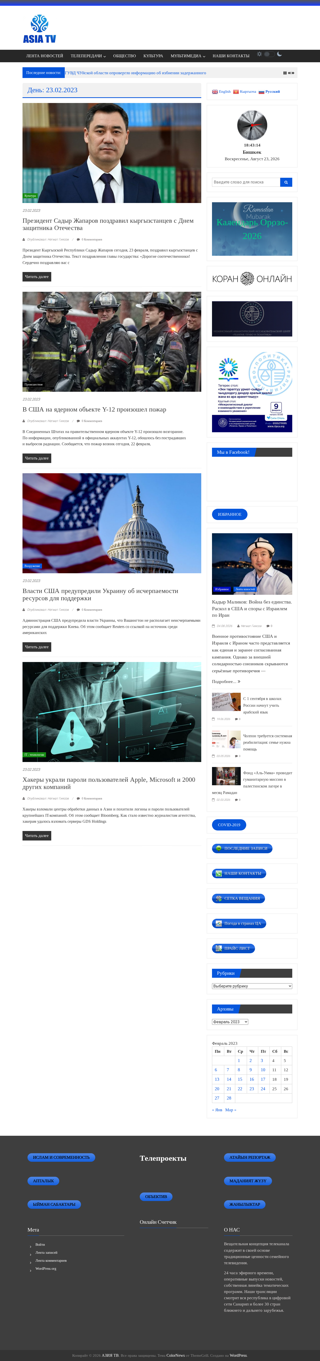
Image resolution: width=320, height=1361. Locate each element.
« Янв (217, 1110)
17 (263, 1079)
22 (240, 1088)
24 (263, 1088)
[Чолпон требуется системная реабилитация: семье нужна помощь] (226, 738)
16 (252, 1079)
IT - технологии (34, 754)
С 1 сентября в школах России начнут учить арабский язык (262, 705)
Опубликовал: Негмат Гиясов (48, 239)
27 (217, 1098)
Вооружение (32, 566)
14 (229, 1079)
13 (217, 1079)
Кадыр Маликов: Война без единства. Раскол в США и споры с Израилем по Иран (252, 608)
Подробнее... (225, 681)
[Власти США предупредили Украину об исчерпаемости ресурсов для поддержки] (111, 522)
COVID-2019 (229, 824)
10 (263, 1069)
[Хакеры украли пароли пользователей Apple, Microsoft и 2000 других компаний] (111, 711)
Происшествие (33, 384)
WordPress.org (46, 1268)
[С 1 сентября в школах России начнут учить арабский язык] (226, 701)
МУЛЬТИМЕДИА (186, 56)
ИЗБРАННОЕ (230, 514)
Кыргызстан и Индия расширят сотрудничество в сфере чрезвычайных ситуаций (138, 72)
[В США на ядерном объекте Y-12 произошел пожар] (111, 341)
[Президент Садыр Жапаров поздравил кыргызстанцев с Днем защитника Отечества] (111, 152)
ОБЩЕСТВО (124, 56)
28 (229, 1098)
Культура (30, 196)
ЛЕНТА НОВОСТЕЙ (44, 56)
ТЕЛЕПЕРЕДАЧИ (86, 56)
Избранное (222, 589)
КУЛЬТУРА (153, 56)
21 (229, 1088)
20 (217, 1088)
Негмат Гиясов (251, 626)
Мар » (230, 1110)
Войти (40, 1244)
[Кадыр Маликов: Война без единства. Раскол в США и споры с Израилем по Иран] (252, 563)
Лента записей (47, 1252)
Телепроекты (163, 1158)
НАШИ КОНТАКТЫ (231, 56)
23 (252, 1088)
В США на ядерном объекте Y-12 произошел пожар (94, 409)
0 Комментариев (91, 239)
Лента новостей (245, 589)
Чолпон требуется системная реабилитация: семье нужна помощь (267, 743)
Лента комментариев (51, 1260)
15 (240, 1079)
